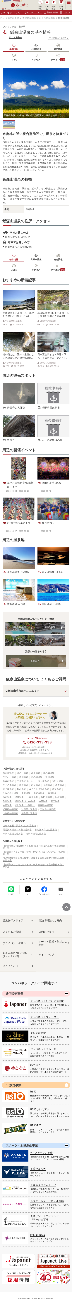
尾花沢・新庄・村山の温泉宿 (17, 829)
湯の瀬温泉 (48, 773)
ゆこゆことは (10, 965)
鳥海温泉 (7, 801)
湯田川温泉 (46, 797)
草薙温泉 (56, 789)
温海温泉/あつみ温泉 (25, 801)
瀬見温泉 (19, 797)
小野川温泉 (32, 797)
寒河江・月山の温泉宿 (46, 829)
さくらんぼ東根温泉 (39, 789)
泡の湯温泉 (36, 777)
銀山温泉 (21, 789)
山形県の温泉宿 (10, 813)
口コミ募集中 (15, 37)
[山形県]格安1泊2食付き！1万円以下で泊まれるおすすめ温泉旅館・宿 (34, 846)
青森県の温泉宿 (45, 805)
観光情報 (58, 49)
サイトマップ (46, 954)
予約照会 (53, 7)
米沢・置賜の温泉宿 (13, 833)
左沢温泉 (7, 805)
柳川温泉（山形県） (25, 805)
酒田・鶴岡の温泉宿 (36, 833)
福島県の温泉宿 (29, 813)
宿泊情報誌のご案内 (50, 920)
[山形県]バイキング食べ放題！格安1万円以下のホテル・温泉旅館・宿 (34, 853)
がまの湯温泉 (9, 785)
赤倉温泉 (35, 773)
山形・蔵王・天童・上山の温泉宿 (19, 825)
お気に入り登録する (60, 38)
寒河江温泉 (8, 773)
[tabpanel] (36, 93)
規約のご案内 (46, 931)
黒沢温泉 (23, 785)
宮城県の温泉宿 (48, 809)
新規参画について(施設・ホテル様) (15, 954)
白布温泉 (7, 797)
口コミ (14, 59)
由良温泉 (35, 785)
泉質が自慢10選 (50, 628)
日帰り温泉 (36, 49)
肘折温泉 (59, 797)
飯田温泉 (49, 777)
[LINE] (11, 889)
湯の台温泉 (22, 773)
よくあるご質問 (12, 931)
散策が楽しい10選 (20, 640)
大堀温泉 (47, 785)
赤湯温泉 (52, 793)
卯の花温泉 (8, 789)
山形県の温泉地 (47, 18)
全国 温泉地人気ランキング (20, 628)
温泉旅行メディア (13, 920)
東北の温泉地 (29, 18)
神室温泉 (43, 801)
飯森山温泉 (8, 781)
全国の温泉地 (12, 18)
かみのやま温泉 (10, 793)
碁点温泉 (59, 785)
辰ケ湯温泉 (43, 781)
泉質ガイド (36, 660)
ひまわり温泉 (9, 777)
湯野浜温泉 (38, 793)
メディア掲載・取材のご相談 (53, 943)
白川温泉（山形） (26, 781)
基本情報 (13, 49)
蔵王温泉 (55, 801)
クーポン (58, 59)
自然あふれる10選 (50, 640)
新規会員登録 (52, 12)
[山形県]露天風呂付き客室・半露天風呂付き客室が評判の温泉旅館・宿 (33, 859)
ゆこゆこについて (34, 12)
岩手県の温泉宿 (10, 809)
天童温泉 (25, 793)
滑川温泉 (23, 777)
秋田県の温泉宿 (29, 809)
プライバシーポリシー (15, 943)
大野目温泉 (57, 781)
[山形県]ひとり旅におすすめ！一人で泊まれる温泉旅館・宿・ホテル (33, 865)
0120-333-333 (39, 742)
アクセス (36, 59)
